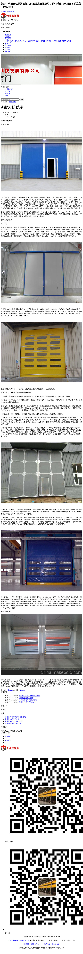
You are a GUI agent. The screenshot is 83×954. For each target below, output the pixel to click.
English (7, 51)
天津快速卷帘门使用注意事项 (29, 696)
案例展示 (8, 45)
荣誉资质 (8, 47)
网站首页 (8, 35)
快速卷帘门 (17, 41)
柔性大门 (24, 41)
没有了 (10, 690)
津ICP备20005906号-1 (31, 944)
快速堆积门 (9, 41)
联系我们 (4, 11)
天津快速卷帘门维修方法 (28, 700)
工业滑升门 (59, 41)
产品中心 (8, 39)
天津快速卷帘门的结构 (27, 702)
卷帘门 (30, 41)
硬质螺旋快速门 (38, 41)
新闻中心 (8, 43)
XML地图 (55, 944)
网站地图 (11, 11)
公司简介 (8, 37)
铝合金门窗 (67, 41)
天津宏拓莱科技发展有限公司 (18, 940)
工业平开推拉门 (49, 41)
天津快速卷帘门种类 (26, 698)
